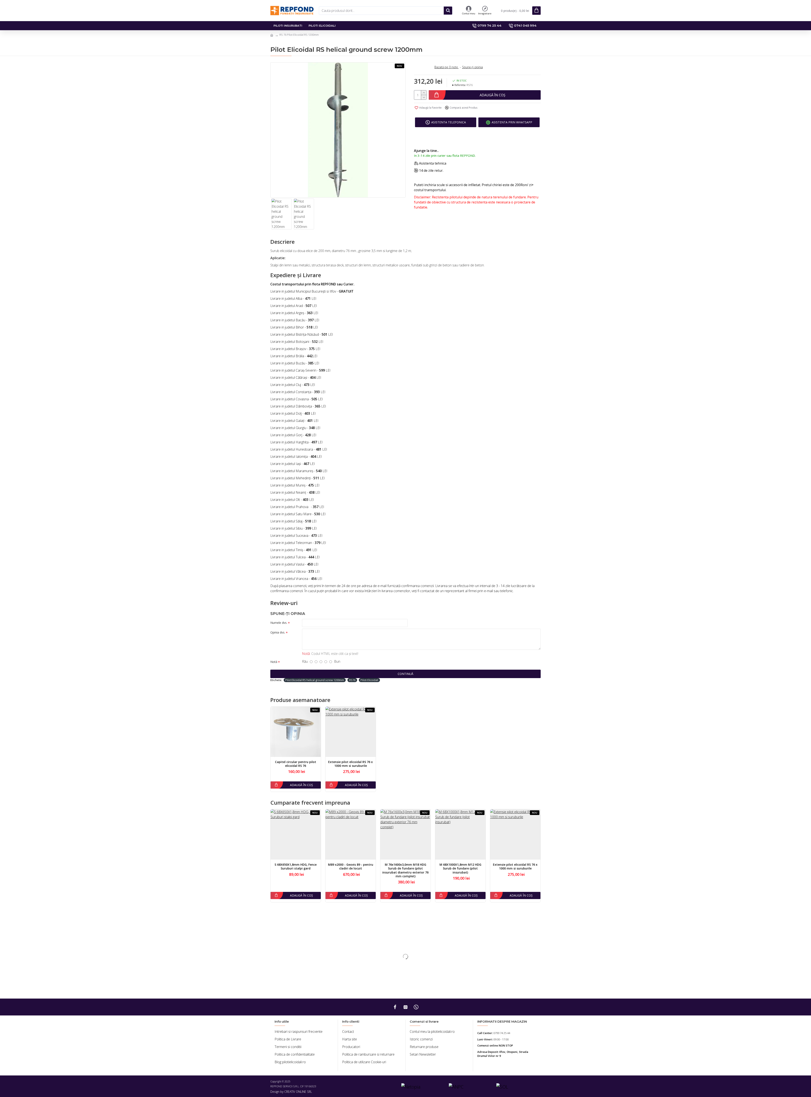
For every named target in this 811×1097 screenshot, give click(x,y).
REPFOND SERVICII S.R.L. (284, 1086)
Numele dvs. (278, 623)
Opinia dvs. (277, 632)
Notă (273, 662)
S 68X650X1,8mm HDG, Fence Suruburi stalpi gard (296, 866)
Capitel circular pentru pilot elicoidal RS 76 (295, 764)
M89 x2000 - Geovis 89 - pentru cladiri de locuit (350, 866)
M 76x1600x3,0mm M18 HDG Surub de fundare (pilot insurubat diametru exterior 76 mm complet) (405, 870)
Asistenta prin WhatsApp (512, 122)
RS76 (352, 680)
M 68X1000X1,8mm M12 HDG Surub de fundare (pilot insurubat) (460, 868)
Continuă (405, 674)
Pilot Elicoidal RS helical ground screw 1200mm (314, 680)
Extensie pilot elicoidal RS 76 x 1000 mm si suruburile (350, 764)
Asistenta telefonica (448, 122)
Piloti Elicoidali (369, 680)
